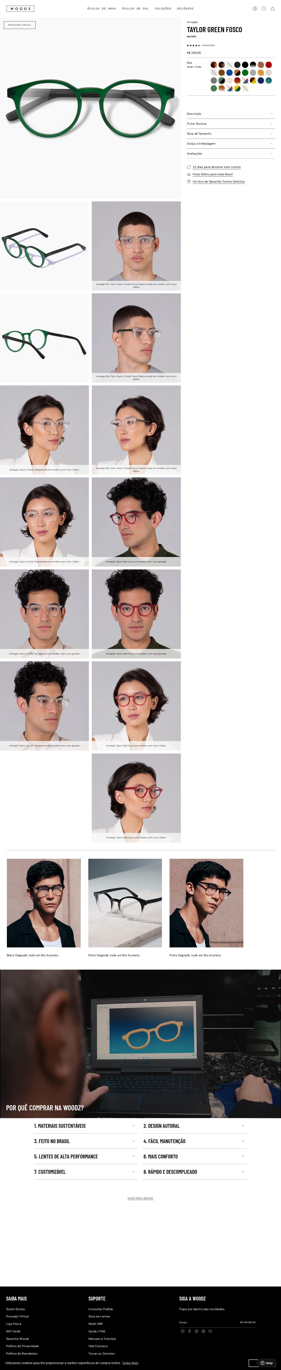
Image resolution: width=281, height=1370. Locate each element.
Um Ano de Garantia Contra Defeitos (219, 181)
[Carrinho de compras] (272, 8)
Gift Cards (13, 1331)
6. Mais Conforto (161, 1156)
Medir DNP (96, 1324)
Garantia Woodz (17, 1339)
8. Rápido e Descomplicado (170, 1171)
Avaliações (194, 153)
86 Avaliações (209, 45)
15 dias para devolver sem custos (217, 167)
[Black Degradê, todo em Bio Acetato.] (44, 903)
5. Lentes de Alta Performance (66, 1156)
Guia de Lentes (99, 1316)
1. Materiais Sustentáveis (60, 1125)
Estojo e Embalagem (201, 144)
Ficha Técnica (197, 124)
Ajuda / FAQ (97, 1331)
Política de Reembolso (21, 1353)
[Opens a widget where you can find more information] (266, 1363)
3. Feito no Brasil (52, 1141)
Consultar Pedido (101, 1309)
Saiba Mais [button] (130, 1363)
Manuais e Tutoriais (102, 1339)
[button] (163, 9)
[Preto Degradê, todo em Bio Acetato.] (125, 903)
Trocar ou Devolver (102, 1353)
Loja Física (13, 1324)
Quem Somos (15, 1309)
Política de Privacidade (22, 1346)
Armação (192, 22)
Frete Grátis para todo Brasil (213, 174)
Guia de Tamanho (199, 134)
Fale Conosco (98, 1346)
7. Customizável (50, 1171)
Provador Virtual (19, 25)
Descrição (194, 114)
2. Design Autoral (162, 1125)
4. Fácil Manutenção (164, 1141)
